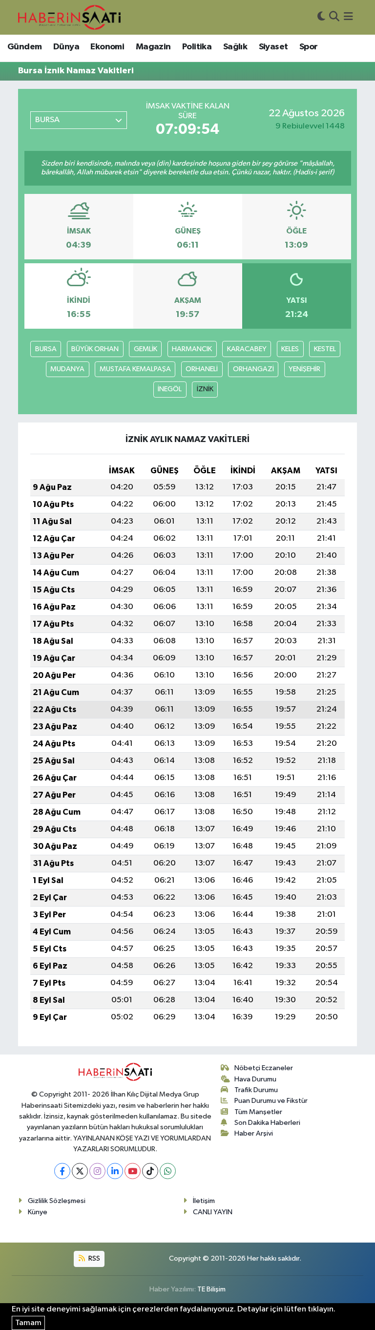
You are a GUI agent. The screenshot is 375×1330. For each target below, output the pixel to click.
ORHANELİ (202, 369)
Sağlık (235, 46)
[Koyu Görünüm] (321, 17)
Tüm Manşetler (258, 1112)
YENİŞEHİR (304, 369)
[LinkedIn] (115, 1171)
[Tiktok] (150, 1171)
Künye (37, 1212)
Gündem (24, 46)
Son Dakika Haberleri (267, 1122)
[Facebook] (62, 1171)
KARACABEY (247, 349)
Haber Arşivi (253, 1133)
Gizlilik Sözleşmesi (56, 1200)
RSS (93, 1258)
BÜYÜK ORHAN (95, 349)
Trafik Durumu (256, 1090)
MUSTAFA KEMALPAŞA (135, 369)
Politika (196, 46)
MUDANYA (67, 369)
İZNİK (205, 389)
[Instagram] (97, 1171)
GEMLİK (145, 349)
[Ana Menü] (348, 17)
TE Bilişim (211, 1289)
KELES (290, 349)
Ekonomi (107, 46)
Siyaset (273, 46)
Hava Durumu (255, 1079)
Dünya (66, 46)
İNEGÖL (170, 389)
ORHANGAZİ (253, 369)
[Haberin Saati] (69, 17)
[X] (80, 1171)
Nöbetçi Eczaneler (263, 1068)
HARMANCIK (192, 349)
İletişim (204, 1200)
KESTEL (325, 349)
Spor (308, 46)
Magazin (153, 46)
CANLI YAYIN (212, 1212)
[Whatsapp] (168, 1171)
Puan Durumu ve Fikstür (271, 1100)
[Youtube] (133, 1171)
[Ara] (334, 17)
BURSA (46, 349)
